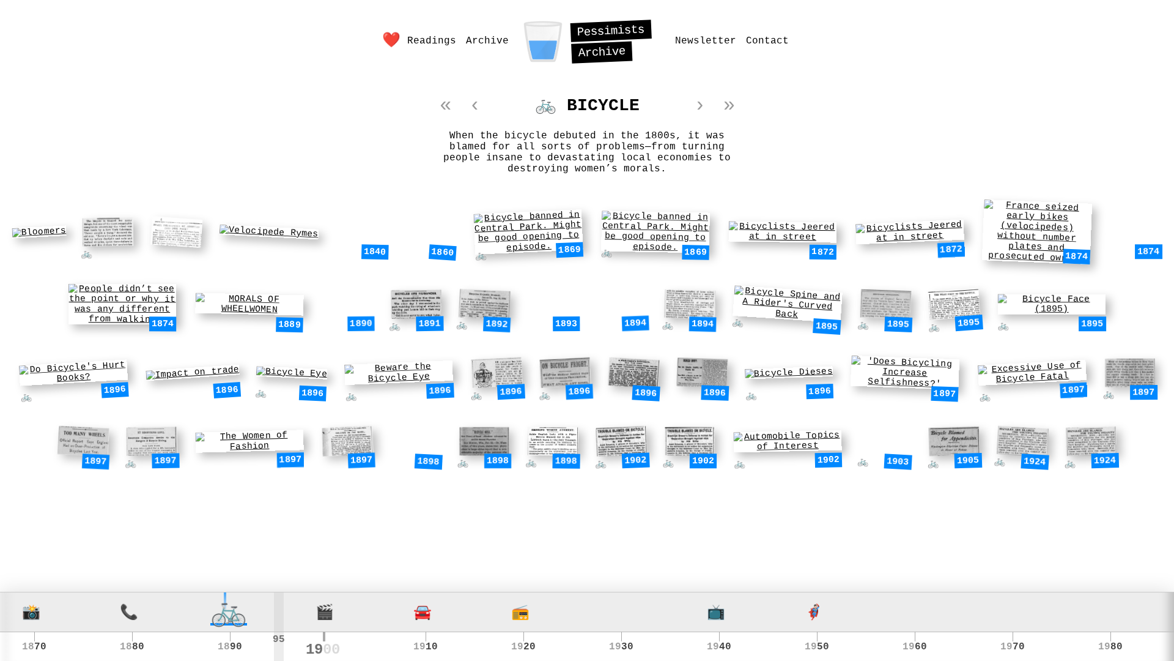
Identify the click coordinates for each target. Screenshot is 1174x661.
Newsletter (705, 41)
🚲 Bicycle (587, 105)
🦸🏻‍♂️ (812, 613)
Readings (431, 41)
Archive (487, 41)
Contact (767, 41)
